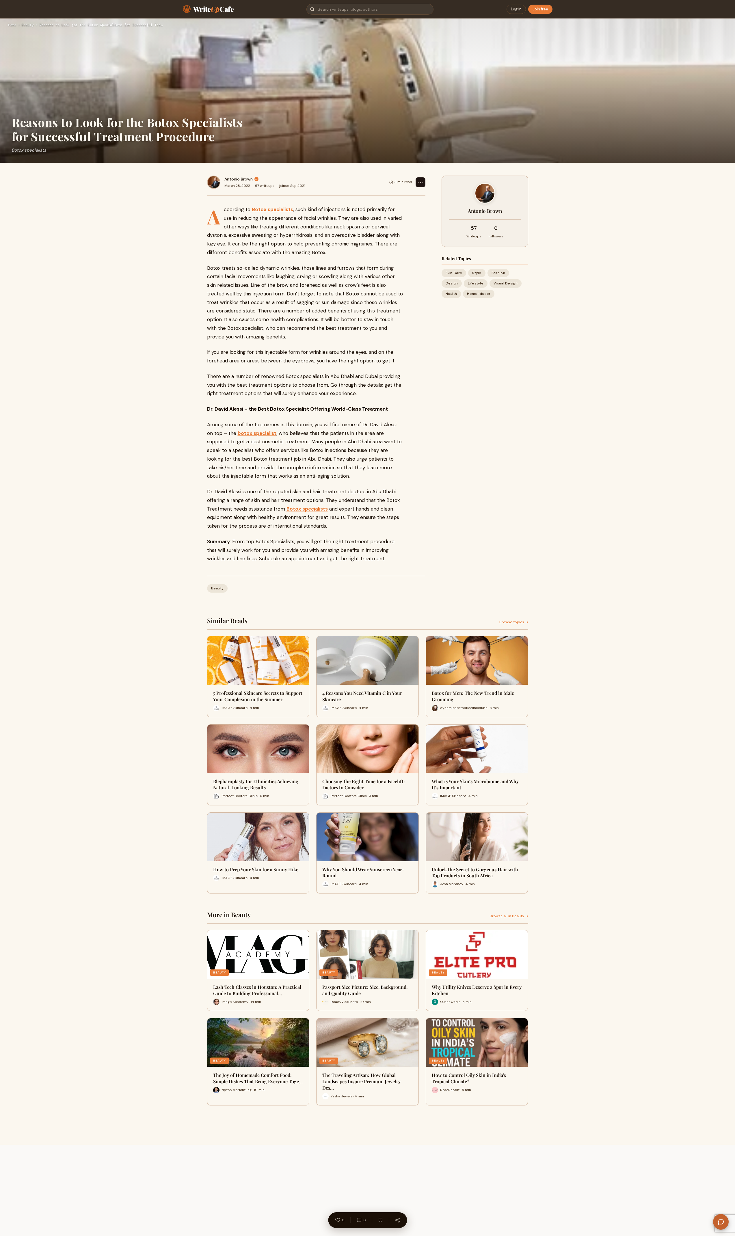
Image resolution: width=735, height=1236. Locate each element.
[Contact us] (721, 1222)
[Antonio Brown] (213, 182)
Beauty (28, 25)
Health (451, 293)
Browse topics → (513, 622)
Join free (540, 9)
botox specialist (257, 433)
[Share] (397, 1220)
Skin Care (454, 273)
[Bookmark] (380, 1220)
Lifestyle (475, 283)
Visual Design (506, 283)
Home (12, 25)
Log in (516, 9)
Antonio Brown (238, 179)
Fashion (498, 273)
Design (452, 283)
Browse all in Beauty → (509, 916)
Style (476, 273)
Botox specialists (272, 209)
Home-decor (478, 293)
